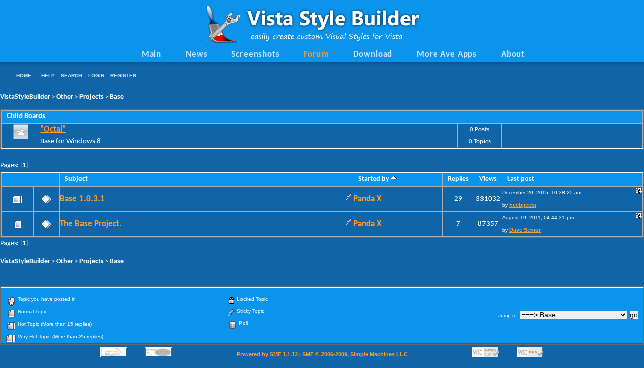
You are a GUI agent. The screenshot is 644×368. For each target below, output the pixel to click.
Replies (458, 179)
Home (23, 75)
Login (96, 75)
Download (373, 55)
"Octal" (53, 130)
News (196, 55)
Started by (374, 179)
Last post (520, 179)
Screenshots (255, 55)
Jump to (507, 315)
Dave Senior (525, 230)
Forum (316, 55)
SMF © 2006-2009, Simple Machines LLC (355, 354)
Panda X (367, 199)
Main (152, 55)
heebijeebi (522, 205)
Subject (76, 179)
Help (48, 75)
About (513, 55)
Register (123, 75)
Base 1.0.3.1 (82, 199)
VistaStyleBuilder (25, 97)
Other (64, 97)
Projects (91, 97)
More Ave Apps (447, 55)
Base (117, 97)
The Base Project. (91, 224)
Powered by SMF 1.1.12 (267, 354)
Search (71, 75)
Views (488, 179)
